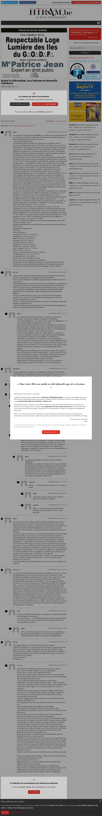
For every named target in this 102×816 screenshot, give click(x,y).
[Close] (89, 379)
